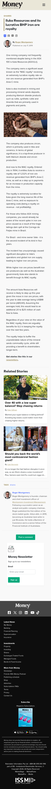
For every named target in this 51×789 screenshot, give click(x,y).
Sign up (14, 580)
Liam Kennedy (12, 464)
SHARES (7, 16)
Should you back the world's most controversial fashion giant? (22, 457)
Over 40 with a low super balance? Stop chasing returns (23, 404)
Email (10, 566)
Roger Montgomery (24, 42)
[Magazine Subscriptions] (25, 717)
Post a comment (25, 537)
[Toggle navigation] (43, 5)
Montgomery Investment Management (28, 502)
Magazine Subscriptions (25, 706)
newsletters (12, 360)
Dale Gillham (12, 410)
